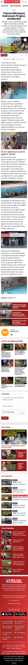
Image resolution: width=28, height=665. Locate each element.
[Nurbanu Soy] (5, 332)
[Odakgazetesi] (12, 1)
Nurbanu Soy (8, 59)
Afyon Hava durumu (8, 646)
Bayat (3, 653)
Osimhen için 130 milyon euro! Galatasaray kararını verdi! (6, 369)
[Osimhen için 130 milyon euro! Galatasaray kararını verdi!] (7, 363)
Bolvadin (8, 653)
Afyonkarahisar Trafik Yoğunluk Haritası (20, 627)
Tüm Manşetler (20, 632)
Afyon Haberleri (15, 6)
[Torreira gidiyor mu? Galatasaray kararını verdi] (21, 347)
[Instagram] (15, 609)
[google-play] (20, 614)
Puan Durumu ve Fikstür (7, 633)
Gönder (4, 418)
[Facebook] (9, 609)
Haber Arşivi (20, 637)
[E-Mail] (11, 334)
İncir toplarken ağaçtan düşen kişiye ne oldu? (20, 522)
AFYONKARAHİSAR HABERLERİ (10, 651)
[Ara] (22, 2)
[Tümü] (26, 476)
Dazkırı (23, 653)
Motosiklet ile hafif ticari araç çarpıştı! (19, 491)
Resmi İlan (4, 6)
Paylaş (5, 55)
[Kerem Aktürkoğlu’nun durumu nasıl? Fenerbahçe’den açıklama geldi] (7, 347)
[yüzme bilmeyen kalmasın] (14, 90)
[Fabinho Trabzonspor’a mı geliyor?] (7, 380)
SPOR (14, 10)
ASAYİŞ (15, 480)
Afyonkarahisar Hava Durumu (20, 622)
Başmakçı (22, 651)
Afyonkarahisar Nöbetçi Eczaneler (7, 622)
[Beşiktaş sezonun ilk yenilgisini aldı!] (21, 380)
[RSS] (18, 609)
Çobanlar (18, 653)
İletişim (8, 648)
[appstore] (7, 614)
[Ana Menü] (1, 2)
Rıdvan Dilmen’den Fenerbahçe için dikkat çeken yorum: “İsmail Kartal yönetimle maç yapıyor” (20, 371)
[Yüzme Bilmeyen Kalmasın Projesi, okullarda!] (14, 45)
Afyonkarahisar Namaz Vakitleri (7, 627)
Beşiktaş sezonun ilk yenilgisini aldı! (20, 385)
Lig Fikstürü (18, 646)
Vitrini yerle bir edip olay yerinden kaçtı (19, 514)
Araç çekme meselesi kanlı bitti (19, 506)
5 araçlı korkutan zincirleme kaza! (19, 483)
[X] (12, 609)
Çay (13, 653)
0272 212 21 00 (15, 600)
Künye (23, 646)
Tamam (14, 663)
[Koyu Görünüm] (25, 2)
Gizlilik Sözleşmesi (17, 648)
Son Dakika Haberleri (6, 638)
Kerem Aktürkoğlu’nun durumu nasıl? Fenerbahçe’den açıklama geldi (6, 354)
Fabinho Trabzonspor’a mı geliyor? (6, 386)
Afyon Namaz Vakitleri (18, 645)
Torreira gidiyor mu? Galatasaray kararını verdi (20, 353)
